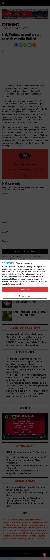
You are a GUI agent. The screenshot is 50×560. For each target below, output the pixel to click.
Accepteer (25, 290)
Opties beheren (25, 296)
